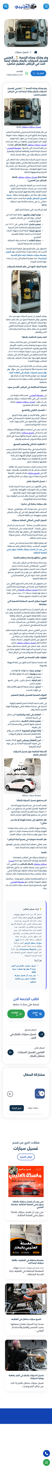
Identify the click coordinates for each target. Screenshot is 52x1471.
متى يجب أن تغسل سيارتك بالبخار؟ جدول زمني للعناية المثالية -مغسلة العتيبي (27, 1204)
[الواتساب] (46, 1462)
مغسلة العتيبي (14, 148)
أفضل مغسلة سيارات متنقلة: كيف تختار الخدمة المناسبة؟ (26, 255)
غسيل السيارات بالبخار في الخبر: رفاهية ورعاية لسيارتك (26, 1376)
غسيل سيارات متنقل (31, 127)
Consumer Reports (28, 949)
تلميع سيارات (28, 433)
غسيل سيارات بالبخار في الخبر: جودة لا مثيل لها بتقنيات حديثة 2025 (23, 969)
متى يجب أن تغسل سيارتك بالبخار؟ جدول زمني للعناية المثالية (25, 978)
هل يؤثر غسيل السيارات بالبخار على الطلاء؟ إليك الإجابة (27, 372)
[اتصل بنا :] (46, 1453)
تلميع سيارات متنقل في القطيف (26, 1319)
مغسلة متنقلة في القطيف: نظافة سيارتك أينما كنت (28, 1261)
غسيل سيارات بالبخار (28, 590)
